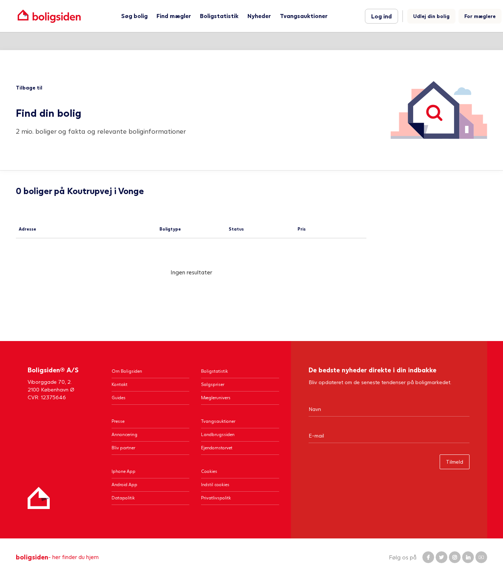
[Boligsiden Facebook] (428, 557)
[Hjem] (39, 498)
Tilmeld (454, 462)
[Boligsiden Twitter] (441, 557)
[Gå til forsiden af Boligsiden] (49, 16)
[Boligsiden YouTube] (481, 557)
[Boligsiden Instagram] (455, 557)
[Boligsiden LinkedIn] (468, 557)
